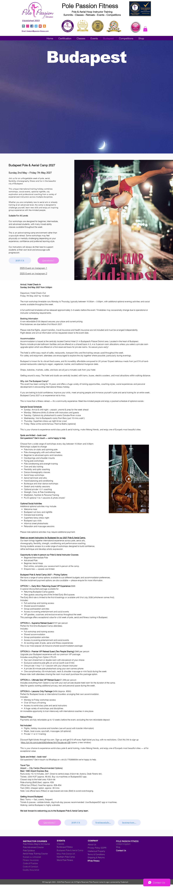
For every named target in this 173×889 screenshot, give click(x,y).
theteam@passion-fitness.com (38, 31)
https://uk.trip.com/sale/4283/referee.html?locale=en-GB (45, 742)
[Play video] (129, 479)
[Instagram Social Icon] (23, 26)
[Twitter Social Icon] (36, 26)
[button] (145, 28)
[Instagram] (27, 26)
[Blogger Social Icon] (44, 26)
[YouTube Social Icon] (40, 26)
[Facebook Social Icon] (31, 26)
